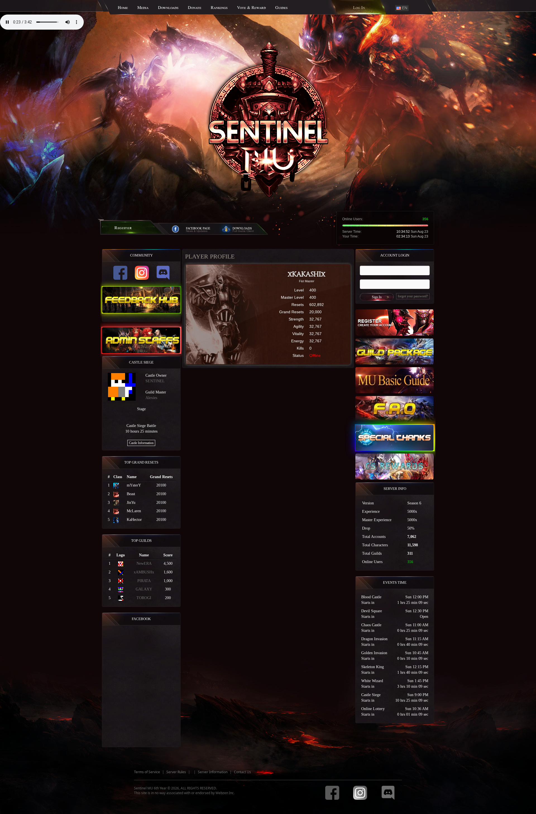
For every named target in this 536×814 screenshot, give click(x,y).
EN (404, 8)
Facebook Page (198, 228)
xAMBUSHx (144, 572)
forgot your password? (413, 296)
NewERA (144, 563)
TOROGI (144, 598)
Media (143, 7)
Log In (359, 7)
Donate (194, 7)
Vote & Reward (251, 7)
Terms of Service (147, 772)
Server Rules (176, 772)
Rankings (219, 7)
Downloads (168, 7)
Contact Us (242, 772)
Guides (281, 7)
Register (123, 227)
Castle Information (141, 443)
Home (123, 7)
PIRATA (144, 581)
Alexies (151, 398)
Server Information (213, 772)
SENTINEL (155, 381)
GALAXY (144, 589)
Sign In (377, 297)
